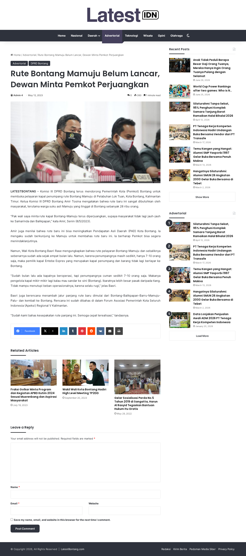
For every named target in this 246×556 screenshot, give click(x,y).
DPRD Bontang (39, 63)
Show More (202, 197)
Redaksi (166, 549)
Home (62, 35)
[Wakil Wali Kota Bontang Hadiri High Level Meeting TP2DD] (85, 373)
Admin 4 (18, 95)
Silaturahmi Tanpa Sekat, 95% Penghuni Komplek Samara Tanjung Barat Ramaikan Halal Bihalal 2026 (213, 110)
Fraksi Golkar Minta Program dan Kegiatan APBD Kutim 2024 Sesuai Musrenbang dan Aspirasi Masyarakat (34, 394)
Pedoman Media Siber (202, 549)
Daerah (92, 35)
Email (15, 503)
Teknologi (131, 35)
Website (94, 503)
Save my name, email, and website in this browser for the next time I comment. (62, 519)
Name (15, 487)
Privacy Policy (226, 549)
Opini (161, 35)
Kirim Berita (180, 549)
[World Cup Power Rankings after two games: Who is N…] (179, 92)
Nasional (76, 35)
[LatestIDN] (123, 15)
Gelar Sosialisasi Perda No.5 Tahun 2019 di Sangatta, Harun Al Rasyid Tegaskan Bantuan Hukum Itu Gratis (136, 403)
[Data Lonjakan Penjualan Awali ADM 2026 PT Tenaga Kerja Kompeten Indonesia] (179, 320)
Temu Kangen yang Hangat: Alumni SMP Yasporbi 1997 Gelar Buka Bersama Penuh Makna (212, 155)
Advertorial (112, 35)
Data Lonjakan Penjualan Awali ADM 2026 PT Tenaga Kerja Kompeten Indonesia (212, 318)
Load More (202, 335)
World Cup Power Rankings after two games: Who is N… (212, 88)
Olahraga (176, 35)
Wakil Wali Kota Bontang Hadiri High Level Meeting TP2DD (84, 391)
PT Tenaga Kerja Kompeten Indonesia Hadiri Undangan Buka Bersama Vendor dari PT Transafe (214, 132)
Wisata (148, 35)
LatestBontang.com (72, 549)
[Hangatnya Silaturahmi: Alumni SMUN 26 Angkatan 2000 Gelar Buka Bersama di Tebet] (179, 175)
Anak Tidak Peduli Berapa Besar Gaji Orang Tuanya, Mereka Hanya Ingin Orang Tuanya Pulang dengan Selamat (211, 68)
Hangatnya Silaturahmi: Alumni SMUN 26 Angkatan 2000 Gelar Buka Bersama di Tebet (213, 177)
